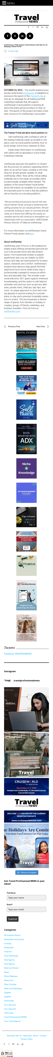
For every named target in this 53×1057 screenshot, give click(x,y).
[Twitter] (9, 1043)
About (35, 1036)
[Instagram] (13, 1044)
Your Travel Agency (12, 1021)
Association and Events (14, 939)
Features (8, 951)
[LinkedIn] (18, 1044)
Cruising (7, 943)
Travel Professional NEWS (15, 1017)
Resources (8, 980)
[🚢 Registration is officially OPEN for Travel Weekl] (26, 800)
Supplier (7, 992)
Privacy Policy (26, 1039)
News (6, 972)
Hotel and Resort (11, 968)
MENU (11, 3)
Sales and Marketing (13, 988)
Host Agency (9, 960)
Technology (9, 1001)
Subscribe (27, 1036)
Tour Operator (10, 1005)
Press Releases (11, 976)
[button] (4, 3)
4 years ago (13, 51)
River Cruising (10, 984)
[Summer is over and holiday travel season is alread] (26, 845)
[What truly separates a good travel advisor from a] (26, 709)
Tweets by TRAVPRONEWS (18, 654)
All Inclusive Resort (12, 935)
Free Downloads (11, 956)
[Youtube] (23, 1044)
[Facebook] (4, 1044)
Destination (9, 947)
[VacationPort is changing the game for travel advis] (26, 755)
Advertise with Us (14, 1036)
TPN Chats (8, 1013)
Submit (12, 919)
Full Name (11, 893)
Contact (43, 1036)
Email (10, 904)
